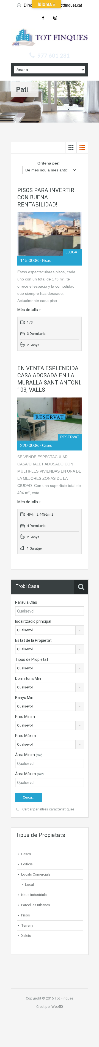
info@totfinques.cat (65, 5)
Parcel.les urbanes (35, 905)
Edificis (27, 864)
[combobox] (49, 630)
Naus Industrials (34, 895)
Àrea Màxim (29, 774)
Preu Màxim (25, 735)
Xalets (26, 936)
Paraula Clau (26, 602)
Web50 (57, 1006)
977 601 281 (53, 56)
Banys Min (24, 697)
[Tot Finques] (49, 38)
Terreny (27, 925)
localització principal (33, 621)
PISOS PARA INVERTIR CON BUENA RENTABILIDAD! (45, 197)
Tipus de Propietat (31, 659)
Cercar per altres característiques (48, 809)
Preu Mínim (25, 716)
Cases (26, 854)
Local (29, 884)
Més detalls (27, 310)
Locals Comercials (36, 874)
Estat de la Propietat (33, 640)
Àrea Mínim (29, 754)
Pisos (25, 915)
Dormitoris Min (28, 678)
